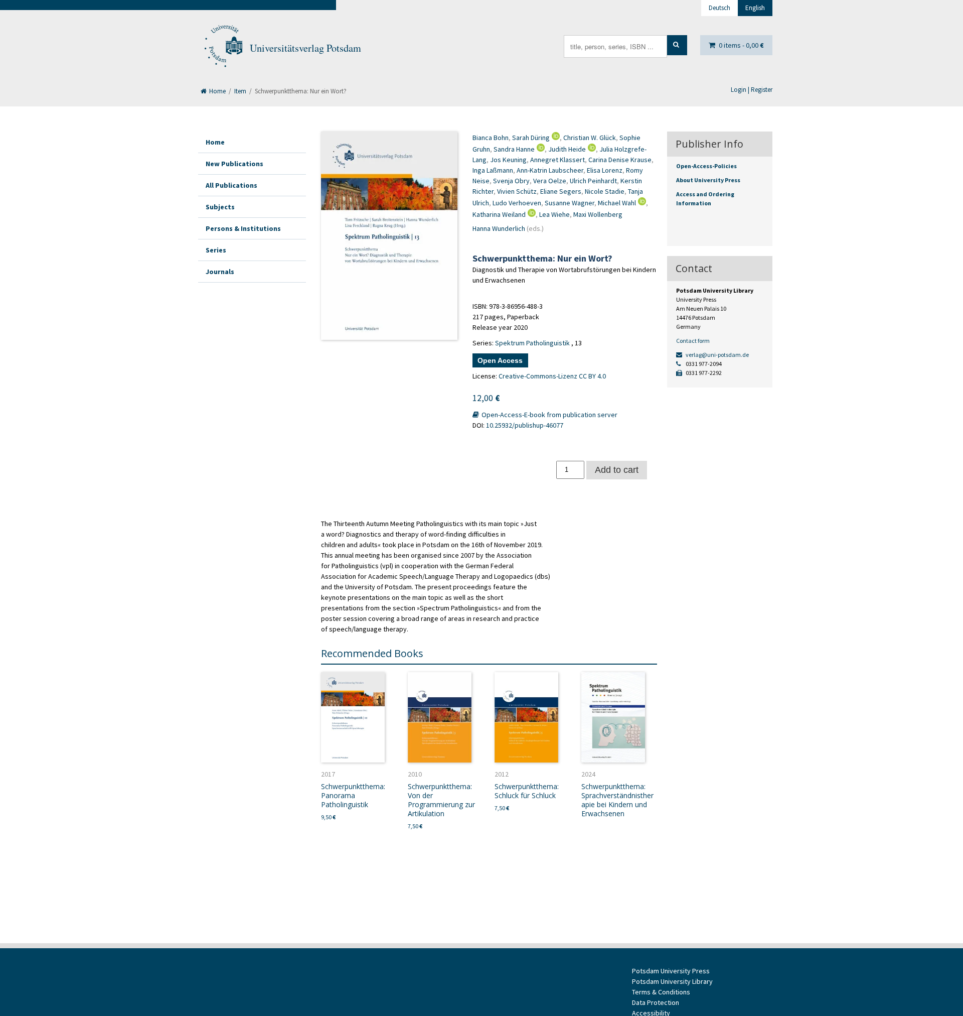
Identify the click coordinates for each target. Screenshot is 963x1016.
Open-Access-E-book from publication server (548, 414)
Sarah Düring (531, 137)
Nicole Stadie (604, 191)
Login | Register (751, 89)
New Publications (234, 163)
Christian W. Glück (589, 137)
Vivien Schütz (517, 191)
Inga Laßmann (492, 170)
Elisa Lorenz (604, 170)
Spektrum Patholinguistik (532, 342)
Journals (220, 271)
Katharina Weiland (499, 214)
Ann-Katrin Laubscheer (550, 170)
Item (240, 91)
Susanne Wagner (569, 202)
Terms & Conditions (661, 991)
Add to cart (616, 470)
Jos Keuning (508, 159)
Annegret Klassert (557, 159)
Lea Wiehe (554, 214)
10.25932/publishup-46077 (524, 425)
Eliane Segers (560, 191)
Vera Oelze (549, 180)
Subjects (220, 206)
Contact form (693, 340)
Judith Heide (567, 149)
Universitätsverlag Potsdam (305, 48)
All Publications (231, 185)
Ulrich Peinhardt (593, 180)
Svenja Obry (511, 180)
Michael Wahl (617, 202)
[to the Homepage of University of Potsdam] (223, 48)
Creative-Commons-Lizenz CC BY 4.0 (552, 375)
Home (217, 91)
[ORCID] (555, 137)
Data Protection (655, 1002)
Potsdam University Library (672, 981)
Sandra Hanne (514, 149)
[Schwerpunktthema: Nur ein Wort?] (389, 236)
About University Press (708, 180)
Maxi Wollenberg (597, 214)
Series (216, 250)
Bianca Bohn (490, 137)
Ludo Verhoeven (517, 202)
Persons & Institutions (243, 228)
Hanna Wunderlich (498, 228)
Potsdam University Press (671, 970)
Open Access (500, 360)
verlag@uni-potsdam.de (717, 354)
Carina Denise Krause (620, 159)
